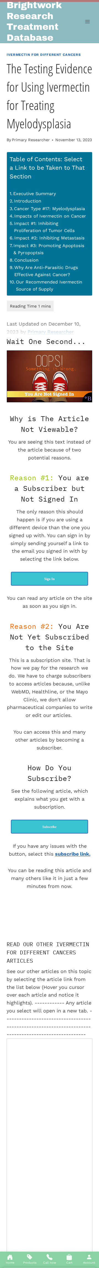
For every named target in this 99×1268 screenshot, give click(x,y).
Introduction (27, 201)
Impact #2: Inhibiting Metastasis (49, 238)
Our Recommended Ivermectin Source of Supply (49, 285)
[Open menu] (87, 22)
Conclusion (26, 260)
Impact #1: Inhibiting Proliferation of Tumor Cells (44, 227)
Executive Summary (34, 193)
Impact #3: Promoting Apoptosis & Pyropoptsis (48, 249)
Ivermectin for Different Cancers (44, 55)
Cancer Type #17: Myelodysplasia (49, 208)
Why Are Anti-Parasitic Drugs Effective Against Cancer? (46, 271)
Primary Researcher (31, 140)
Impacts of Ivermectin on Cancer (50, 216)
